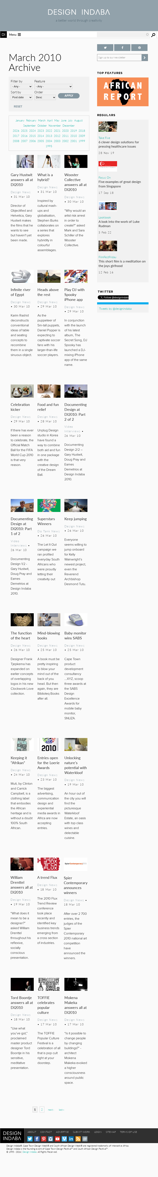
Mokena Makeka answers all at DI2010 (75, 1005)
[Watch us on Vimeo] (64, 1138)
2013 (49, 136)
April (50, 120)
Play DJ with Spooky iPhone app (74, 294)
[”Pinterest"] (139, 47)
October (42, 125)
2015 (32, 136)
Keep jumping (75, 518)
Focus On (105, 177)
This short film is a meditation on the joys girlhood (122, 263)
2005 (40, 141)
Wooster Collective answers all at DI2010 (75, 182)
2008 (16, 141)
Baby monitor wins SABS (75, 635)
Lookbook (105, 217)
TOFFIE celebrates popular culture (46, 1005)
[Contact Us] (84, 1138)
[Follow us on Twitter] (105, 47)
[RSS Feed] (78, 1138)
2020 (65, 131)
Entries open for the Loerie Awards (48, 762)
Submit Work (81, 1132)
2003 (57, 141)
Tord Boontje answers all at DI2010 (22, 1002)
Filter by (16, 81)
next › (51, 1109)
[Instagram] (50, 1138)
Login (98, 1132)
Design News (21, 192)
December (69, 125)
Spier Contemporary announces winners (75, 885)
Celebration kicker (20, 407)
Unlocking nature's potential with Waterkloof (75, 765)
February (31, 120)
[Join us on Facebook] (122, 47)
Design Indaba (29, 1151)
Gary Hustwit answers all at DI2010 (22, 179)
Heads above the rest (48, 292)
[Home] (79, 13)
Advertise (62, 1132)
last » (61, 1109)
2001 (73, 141)
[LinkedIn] (71, 1138)
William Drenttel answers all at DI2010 (21, 885)
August (78, 120)
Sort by (16, 92)
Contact (46, 1132)
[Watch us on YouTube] (57, 1138)
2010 (73, 136)
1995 (49, 146)
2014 (40, 136)
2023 (40, 131)
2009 (82, 136)
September (29, 125)
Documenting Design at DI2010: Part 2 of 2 (75, 412)
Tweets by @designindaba (115, 308)
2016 (24, 136)
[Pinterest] (43, 1138)
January (20, 120)
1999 (82, 141)
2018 (82, 131)
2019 (73, 131)
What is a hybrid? (45, 177)
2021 (57, 131)
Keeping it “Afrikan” (19, 760)
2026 (16, 131)
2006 (32, 141)
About (32, 1132)
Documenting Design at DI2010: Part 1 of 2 (22, 526)
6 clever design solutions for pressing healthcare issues (119, 144)
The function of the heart (21, 635)
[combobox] (123, 34)
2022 (49, 131)
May (56, 120)
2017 (16, 136)
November (55, 125)
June (63, 120)
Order (38, 92)
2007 (24, 141)
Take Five (104, 138)
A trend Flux (47, 877)
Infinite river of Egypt (21, 292)
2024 (32, 131)
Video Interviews (72, 428)
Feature (39, 81)
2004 (49, 141)
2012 (57, 136)
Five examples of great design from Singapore (120, 183)
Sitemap (111, 1132)
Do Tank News (48, 531)
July (70, 120)
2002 (65, 141)
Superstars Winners (46, 521)
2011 (65, 136)
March (41, 120)
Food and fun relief (48, 407)
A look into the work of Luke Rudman (119, 223)
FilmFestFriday (107, 257)
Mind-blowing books (48, 635)
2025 (24, 131)
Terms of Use (128, 1132)
